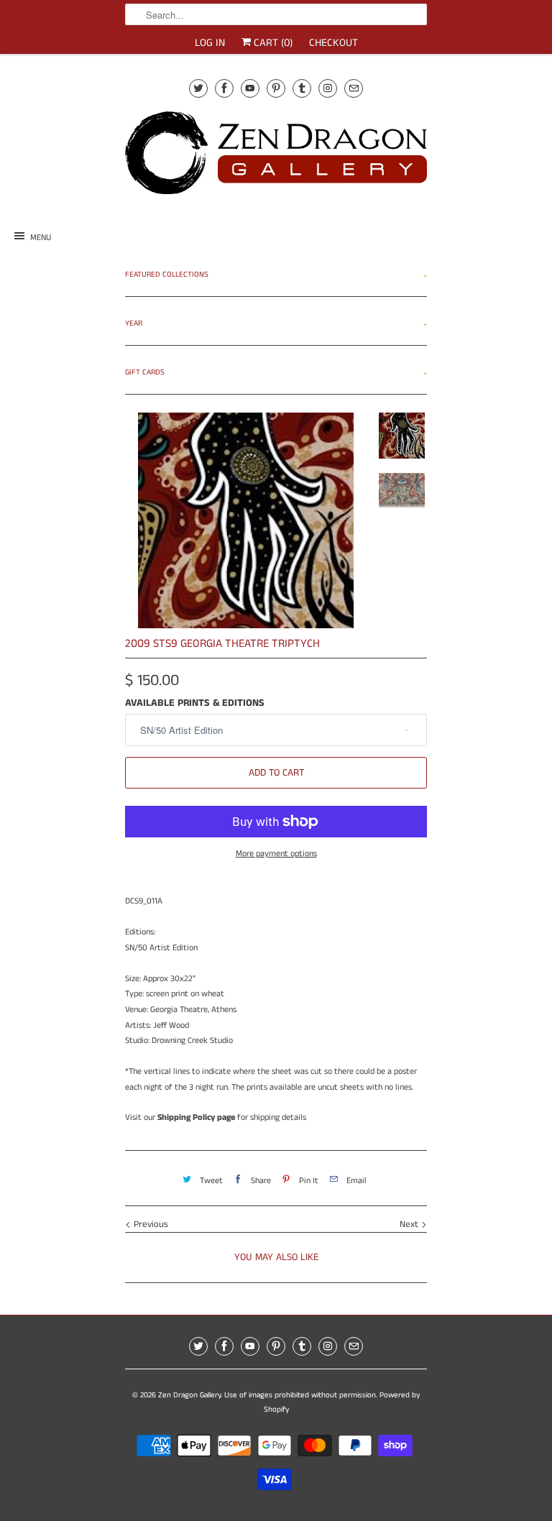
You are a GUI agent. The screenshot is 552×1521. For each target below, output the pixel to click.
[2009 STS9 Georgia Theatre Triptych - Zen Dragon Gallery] (246, 520)
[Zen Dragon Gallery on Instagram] (327, 88)
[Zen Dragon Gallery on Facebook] (224, 88)
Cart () (272, 42)
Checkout (333, 42)
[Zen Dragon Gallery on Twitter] (198, 88)
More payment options (276, 853)
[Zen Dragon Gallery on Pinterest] (276, 88)
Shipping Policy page (196, 1117)
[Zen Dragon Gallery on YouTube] (250, 88)
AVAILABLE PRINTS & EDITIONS (194, 703)
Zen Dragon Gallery (189, 1395)
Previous (149, 1224)
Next (410, 1224)
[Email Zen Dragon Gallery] (353, 88)
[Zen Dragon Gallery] (276, 157)
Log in (210, 42)
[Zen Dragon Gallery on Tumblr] (302, 88)
